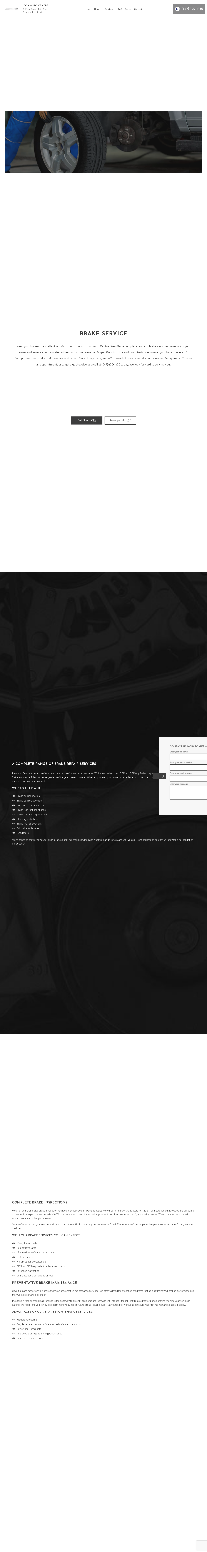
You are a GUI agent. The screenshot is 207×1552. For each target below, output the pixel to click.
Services (109, 9)
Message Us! (117, 420)
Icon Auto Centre (35, 5)
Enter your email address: (146, 773)
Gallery (128, 9)
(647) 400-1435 (192, 8)
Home (88, 9)
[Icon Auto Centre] (11, 8)
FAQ (120, 9)
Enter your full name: (143, 751)
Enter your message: (143, 784)
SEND (186, 804)
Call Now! (83, 420)
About (97, 9)
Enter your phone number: (146, 762)
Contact (138, 9)
